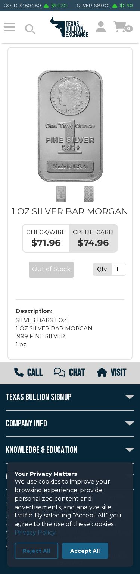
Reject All (36, 551)
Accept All (85, 551)
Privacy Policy (35, 532)
